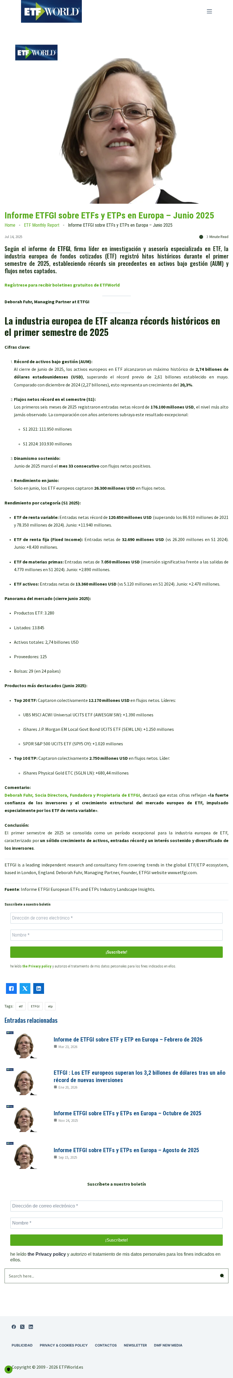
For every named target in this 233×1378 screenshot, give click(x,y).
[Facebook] (14, 1327)
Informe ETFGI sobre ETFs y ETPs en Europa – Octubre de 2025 (127, 1113)
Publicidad (22, 1345)
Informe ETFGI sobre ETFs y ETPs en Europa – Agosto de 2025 (126, 1150)
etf (20, 1006)
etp (50, 1006)
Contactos (106, 1345)
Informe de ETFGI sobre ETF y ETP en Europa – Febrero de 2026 (128, 1039)
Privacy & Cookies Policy (64, 1345)
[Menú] (209, 11)
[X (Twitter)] (22, 1327)
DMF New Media (168, 1345)
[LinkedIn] (31, 1327)
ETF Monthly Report (41, 225)
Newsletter (135, 1345)
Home (10, 225)
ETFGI (35, 1006)
